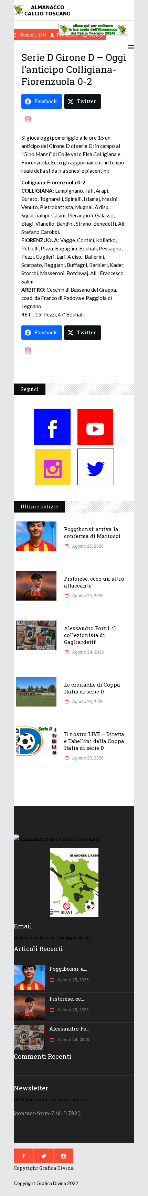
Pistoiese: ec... (66, 998)
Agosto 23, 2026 (87, 701)
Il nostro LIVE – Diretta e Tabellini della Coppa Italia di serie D (94, 741)
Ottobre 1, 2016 (32, 34)
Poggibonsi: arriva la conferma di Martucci (92, 532)
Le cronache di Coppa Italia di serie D (92, 688)
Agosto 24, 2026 (87, 652)
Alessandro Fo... (69, 1028)
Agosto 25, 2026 (87, 546)
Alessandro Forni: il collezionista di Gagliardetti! (90, 635)
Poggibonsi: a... (68, 968)
